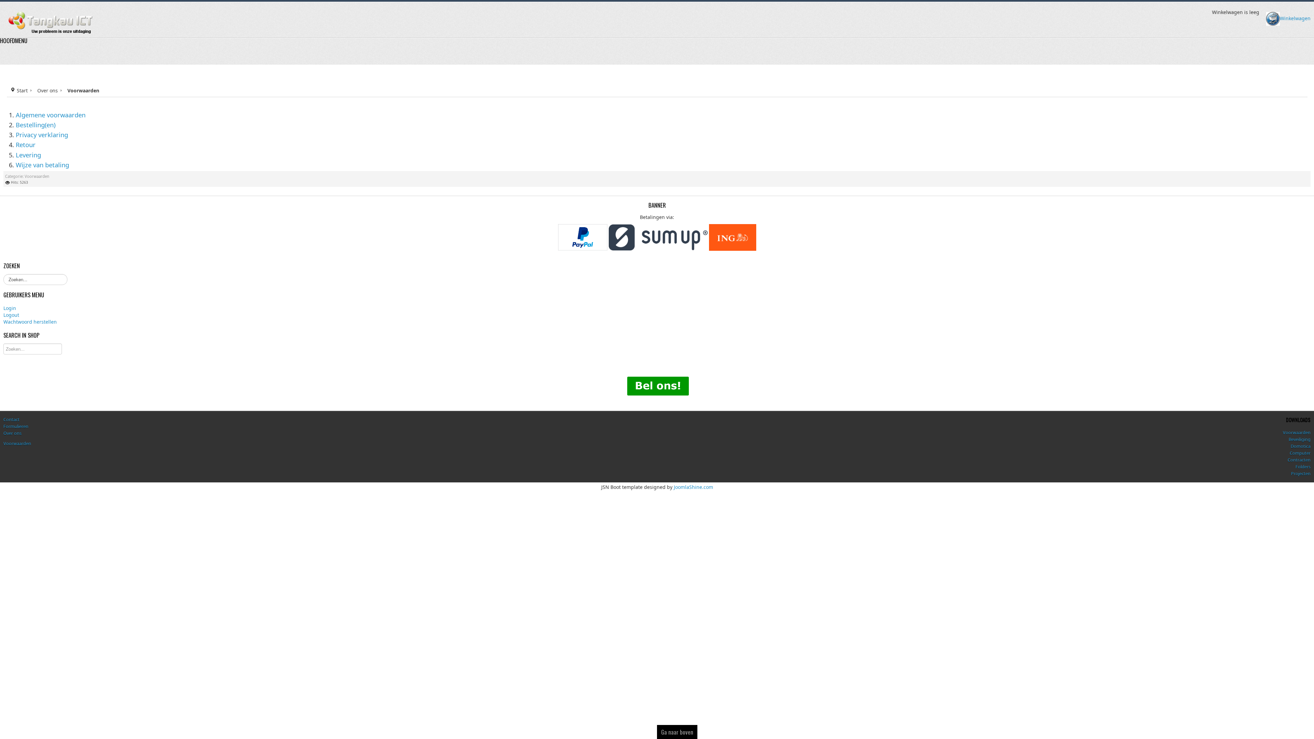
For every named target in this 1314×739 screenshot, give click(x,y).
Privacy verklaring (42, 134)
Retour (26, 145)
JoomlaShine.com (693, 486)
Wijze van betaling (42, 164)
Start (22, 90)
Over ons (47, 90)
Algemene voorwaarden (51, 115)
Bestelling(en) (35, 124)
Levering (28, 155)
